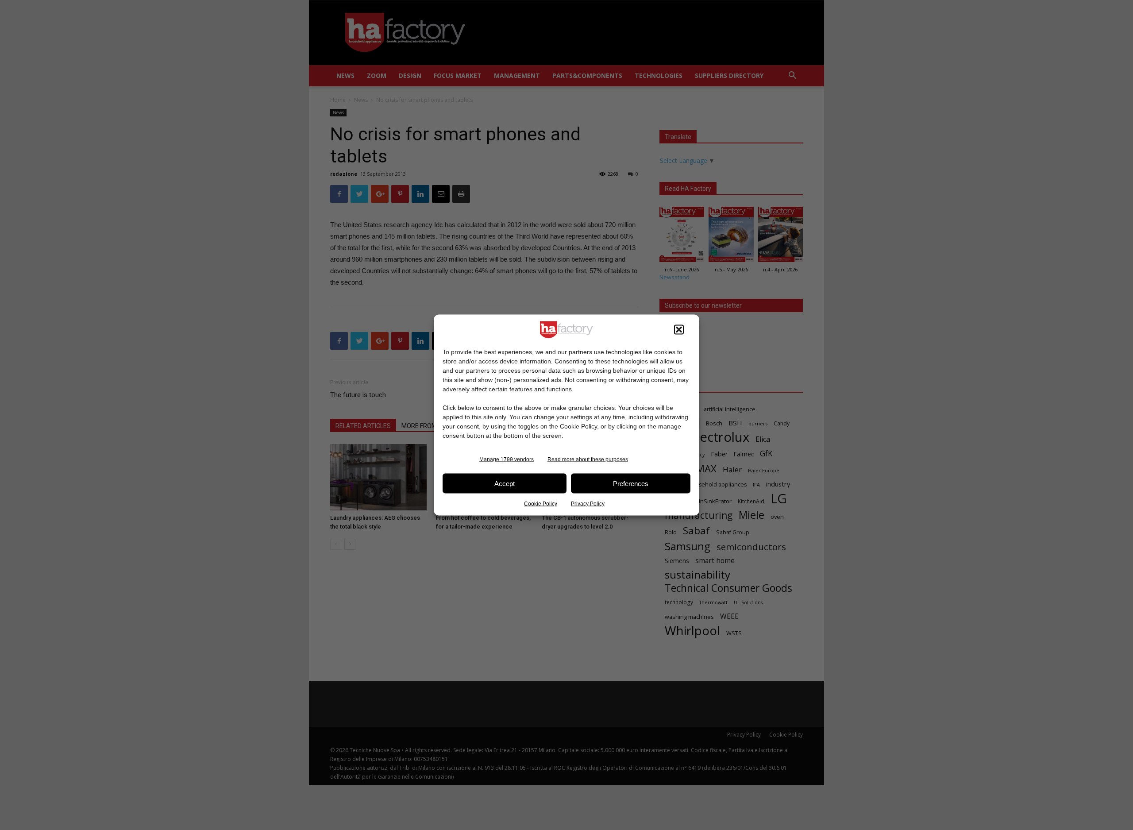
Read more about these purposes (587, 459)
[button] (678, 329)
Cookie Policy (540, 504)
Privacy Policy (588, 504)
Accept (504, 483)
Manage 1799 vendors (506, 459)
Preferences (630, 483)
